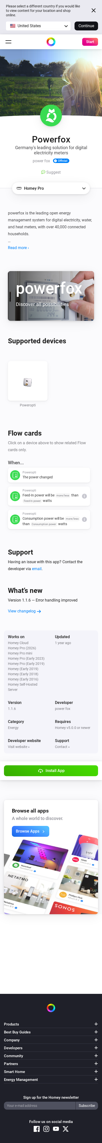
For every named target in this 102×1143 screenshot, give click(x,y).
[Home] (51, 41)
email (37, 568)
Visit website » (19, 747)
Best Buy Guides (17, 1032)
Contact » (62, 747)
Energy (13, 728)
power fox (62, 709)
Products (11, 1024)
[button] (38, 26)
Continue (86, 25)
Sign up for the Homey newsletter (51, 1097)
